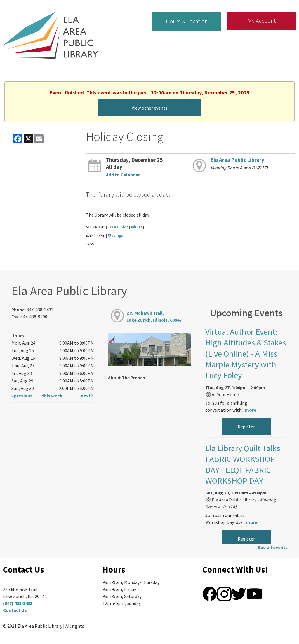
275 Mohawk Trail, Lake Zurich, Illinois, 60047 (154, 316)
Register (246, 426)
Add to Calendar (123, 175)
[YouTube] (254, 593)
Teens (113, 226)
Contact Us (15, 610)
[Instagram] (224, 593)
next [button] (86, 396)
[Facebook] (209, 593)
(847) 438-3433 (17, 603)
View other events (149, 108)
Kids (124, 226)
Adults (136, 226)
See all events (273, 547)
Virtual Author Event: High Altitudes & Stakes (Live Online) (245, 354)
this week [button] (52, 396)
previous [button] (22, 396)
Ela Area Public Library (237, 160)
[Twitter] (239, 593)
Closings (115, 235)
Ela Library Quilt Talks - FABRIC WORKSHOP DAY (244, 464)
